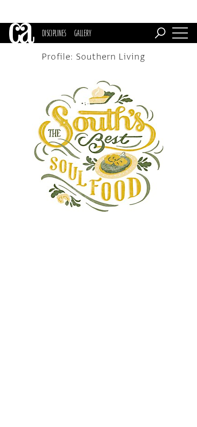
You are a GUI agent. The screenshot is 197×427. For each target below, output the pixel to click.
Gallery (82, 33)
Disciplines (54, 33)
